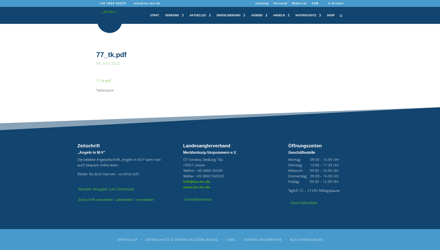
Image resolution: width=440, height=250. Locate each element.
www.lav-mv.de (196, 187)
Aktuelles (198, 15)
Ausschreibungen (306, 239)
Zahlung (262, 3)
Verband (172, 15)
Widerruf (299, 3)
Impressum (127, 239)
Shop (331, 15)
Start (154, 15)
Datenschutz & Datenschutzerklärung (181, 239)
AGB (315, 3)
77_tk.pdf (103, 80)
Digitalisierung (228, 15)
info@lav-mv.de (196, 181)
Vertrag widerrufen (263, 239)
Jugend (257, 15)
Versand (280, 3)
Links (231, 239)
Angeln (279, 15)
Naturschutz (305, 15)
